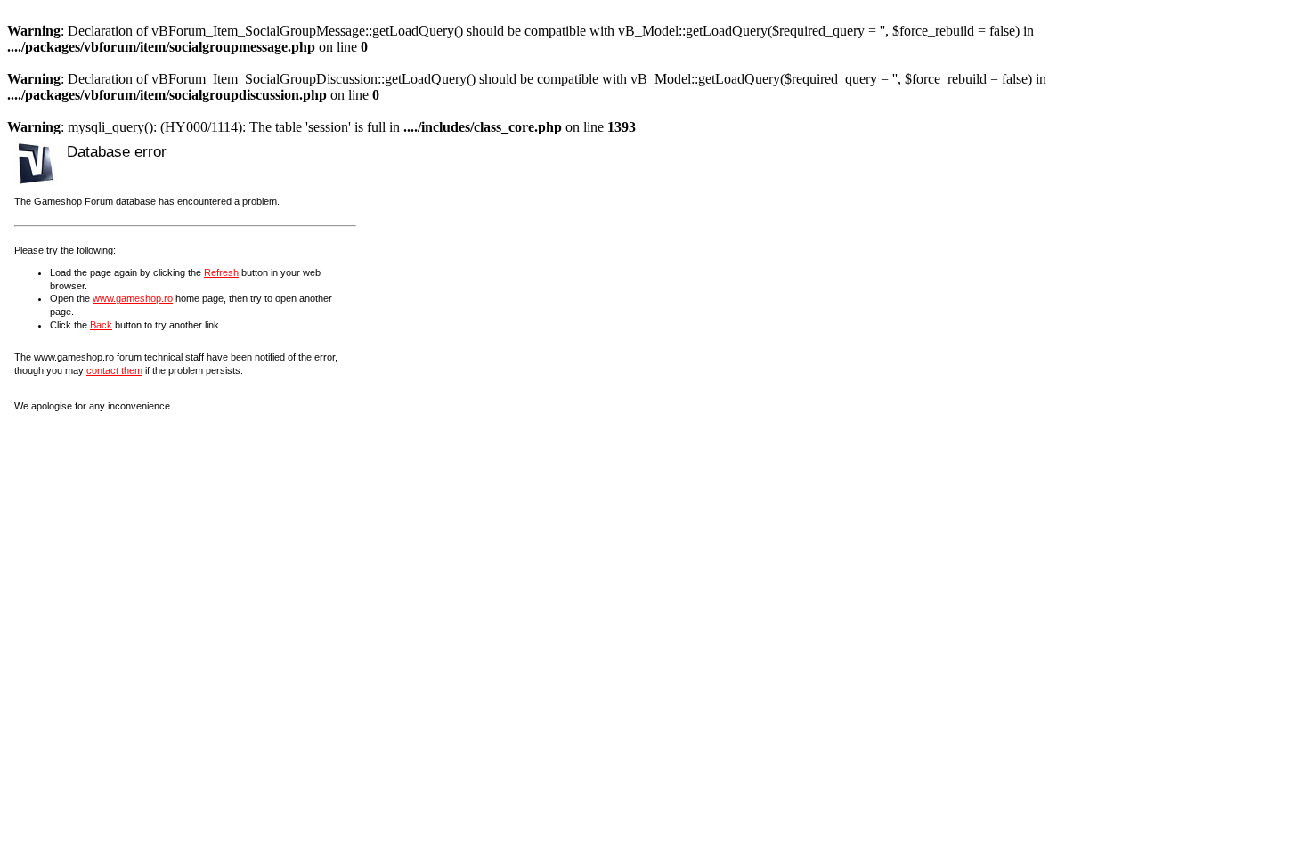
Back (101, 325)
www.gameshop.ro (133, 298)
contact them (114, 370)
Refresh (221, 272)
